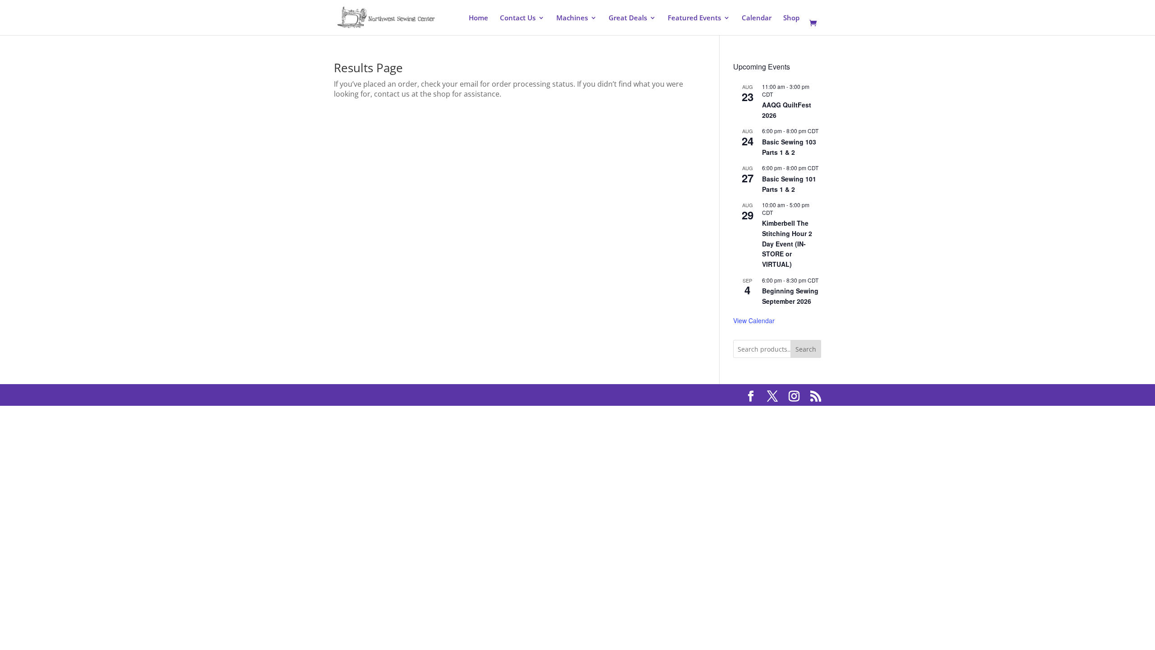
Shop (791, 18)
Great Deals (628, 18)
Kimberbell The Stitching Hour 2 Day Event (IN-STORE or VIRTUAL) (787, 243)
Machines (572, 18)
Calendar (757, 18)
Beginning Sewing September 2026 (790, 296)
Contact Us (518, 18)
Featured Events (694, 18)
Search (805, 349)
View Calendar (754, 320)
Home (478, 18)
